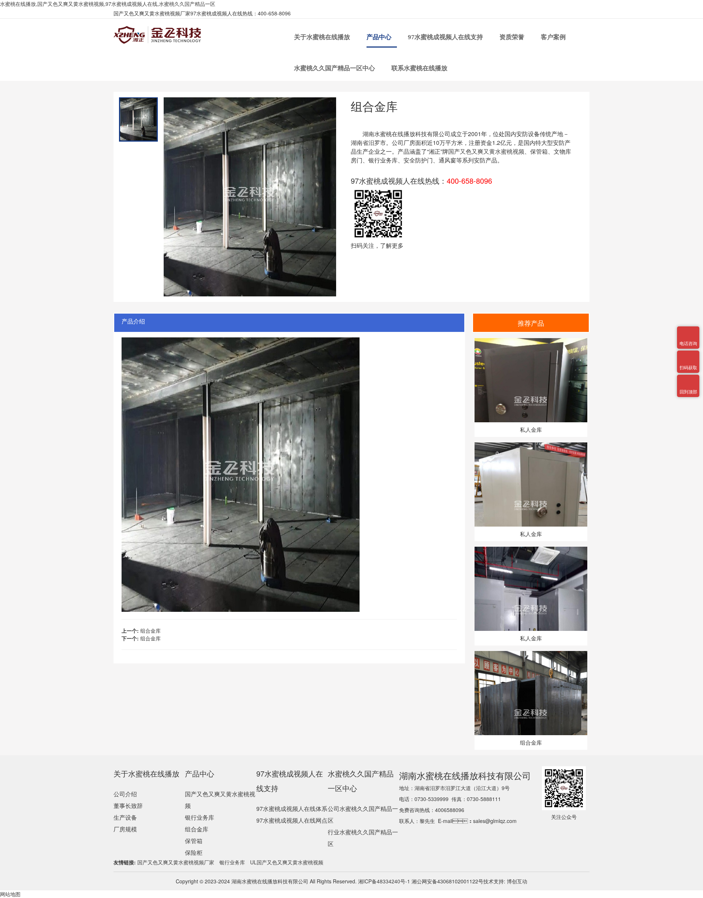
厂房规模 (125, 829)
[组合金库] (531, 654)
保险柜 (193, 852)
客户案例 (554, 37)
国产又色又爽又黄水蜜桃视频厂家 (175, 862)
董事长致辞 (128, 805)
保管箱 (193, 841)
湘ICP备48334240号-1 (383, 881)
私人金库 (531, 429)
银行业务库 (199, 817)
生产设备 (125, 817)
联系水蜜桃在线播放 (420, 68)
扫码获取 (688, 355)
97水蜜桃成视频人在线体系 (291, 808)
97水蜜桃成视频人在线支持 (446, 37)
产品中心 (380, 37)
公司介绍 (125, 794)
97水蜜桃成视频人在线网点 (291, 820)
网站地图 (10, 894)
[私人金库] (531, 341)
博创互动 (517, 881)
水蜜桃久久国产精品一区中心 (335, 68)
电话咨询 (688, 331)
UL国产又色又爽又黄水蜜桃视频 (286, 862)
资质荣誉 (512, 37)
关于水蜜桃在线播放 (323, 37)
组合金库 (150, 630)
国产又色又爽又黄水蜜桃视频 (486, 151)
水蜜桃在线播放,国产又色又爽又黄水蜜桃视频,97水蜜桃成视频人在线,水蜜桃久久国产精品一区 (107, 3)
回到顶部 (688, 379)
